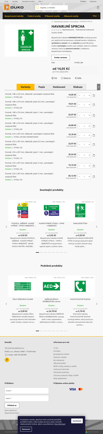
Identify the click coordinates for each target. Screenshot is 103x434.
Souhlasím (77, 421)
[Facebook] (7, 360)
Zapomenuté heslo (12, 413)
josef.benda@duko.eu (16, 348)
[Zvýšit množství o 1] (89, 95)
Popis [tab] (41, 86)
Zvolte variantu (60, 57)
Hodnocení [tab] (59, 86)
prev (6, 226)
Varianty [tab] (25, 86)
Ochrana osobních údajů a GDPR (66, 375)
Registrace (93, 1)
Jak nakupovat (59, 360)
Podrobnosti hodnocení (85, 30)
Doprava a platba (60, 357)
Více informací (59, 424)
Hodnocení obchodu (61, 369)
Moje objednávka (60, 378)
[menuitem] (14, 16)
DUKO (60, 33)
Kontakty (15, 1)
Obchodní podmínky (61, 372)
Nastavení (26, 429)
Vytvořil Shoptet (93, 432)
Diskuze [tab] (77, 86)
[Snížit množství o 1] (79, 95)
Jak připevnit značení (28, 1)
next (96, 226)
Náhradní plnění (60, 363)
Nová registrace (11, 410)
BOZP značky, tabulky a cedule (65, 366)
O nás (6, 1)
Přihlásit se (11, 405)
